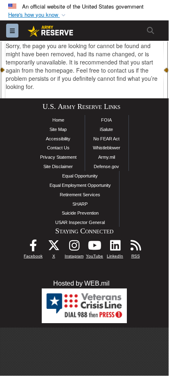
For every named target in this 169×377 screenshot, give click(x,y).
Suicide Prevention (80, 213)
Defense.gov (106, 166)
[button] (37, 15)
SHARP (80, 204)
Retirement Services (80, 194)
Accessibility (58, 138)
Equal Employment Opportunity (80, 185)
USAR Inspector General (80, 222)
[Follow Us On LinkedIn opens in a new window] (115, 247)
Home (58, 120)
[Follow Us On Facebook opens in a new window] (33, 247)
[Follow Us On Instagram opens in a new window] (74, 247)
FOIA (106, 120)
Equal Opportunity (80, 175)
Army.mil (106, 157)
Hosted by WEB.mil (81, 283)
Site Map (58, 129)
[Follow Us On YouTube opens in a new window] (94, 247)
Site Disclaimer (58, 166)
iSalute (106, 129)
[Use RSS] (135, 247)
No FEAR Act (106, 138)
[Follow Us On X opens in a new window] (53, 247)
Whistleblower (106, 147)
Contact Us (58, 147)
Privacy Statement (58, 157)
